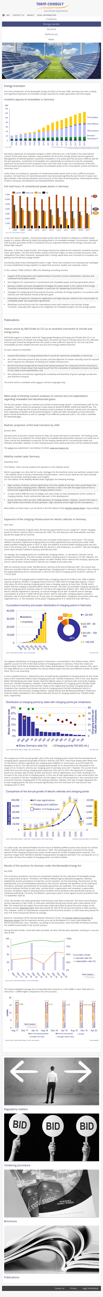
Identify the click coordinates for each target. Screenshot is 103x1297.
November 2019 (27, 908)
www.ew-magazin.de (59, 448)
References (51, 34)
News (51, 39)
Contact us (18, 15)
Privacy (30, 15)
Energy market (51, 24)
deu (8, 15)
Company (51, 18)
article (11, 448)
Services (51, 29)
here (39, 382)
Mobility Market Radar (75, 508)
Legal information (46, 15)
